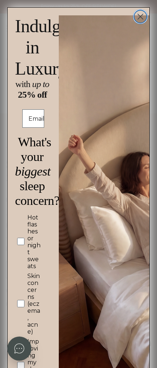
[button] (19, 349)
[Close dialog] (140, 16)
